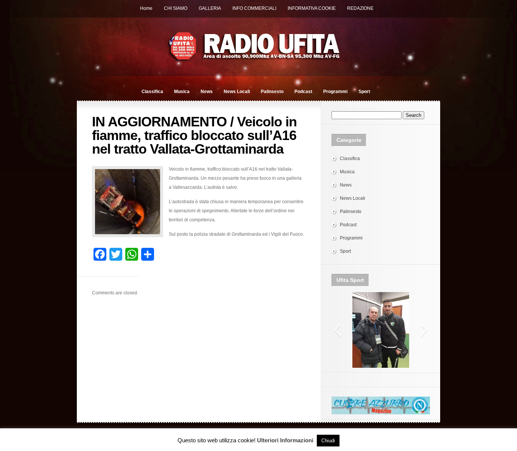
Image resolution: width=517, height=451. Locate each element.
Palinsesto (272, 91)
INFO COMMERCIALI (254, 8)
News (207, 91)
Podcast (303, 91)
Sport (364, 91)
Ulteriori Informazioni (285, 440)
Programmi (335, 91)
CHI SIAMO (175, 8)
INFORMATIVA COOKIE (312, 8)
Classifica (152, 91)
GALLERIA (210, 8)
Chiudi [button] (328, 440)
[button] (337, 329)
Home (146, 8)
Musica (182, 91)
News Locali (237, 91)
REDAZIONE (360, 8)
